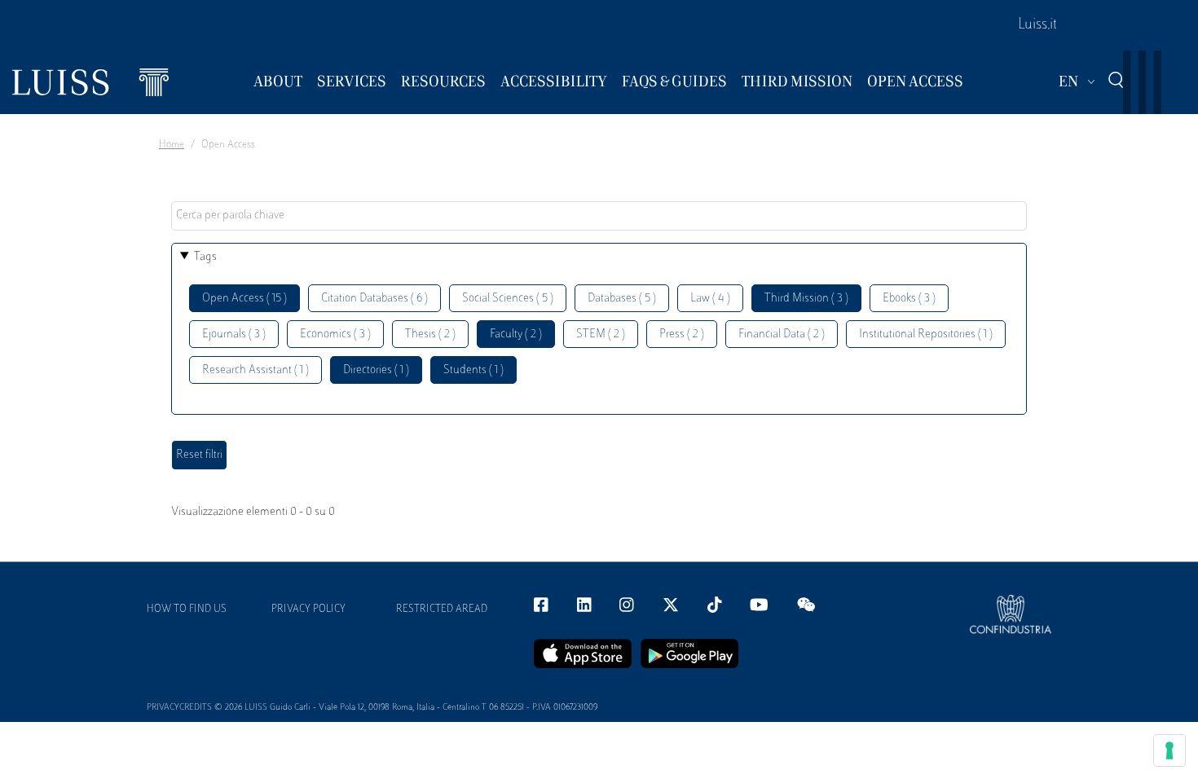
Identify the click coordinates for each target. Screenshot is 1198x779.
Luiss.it (1037, 25)
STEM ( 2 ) (600, 334)
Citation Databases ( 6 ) (374, 299)
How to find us (187, 609)
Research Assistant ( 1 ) (255, 370)
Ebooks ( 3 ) (909, 299)
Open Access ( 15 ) (244, 299)
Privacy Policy (308, 609)
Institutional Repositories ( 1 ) (926, 334)
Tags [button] (205, 257)
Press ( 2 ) (681, 334)
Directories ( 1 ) (376, 370)
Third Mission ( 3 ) (806, 299)
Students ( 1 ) (473, 370)
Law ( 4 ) (710, 299)
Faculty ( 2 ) (516, 334)
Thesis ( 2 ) (430, 334)
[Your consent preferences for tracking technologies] (1169, 750)
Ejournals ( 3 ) (234, 334)
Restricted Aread (441, 609)
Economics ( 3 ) (335, 334)
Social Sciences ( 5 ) (507, 299)
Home (171, 145)
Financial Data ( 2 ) (781, 334)
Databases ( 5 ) (622, 299)
